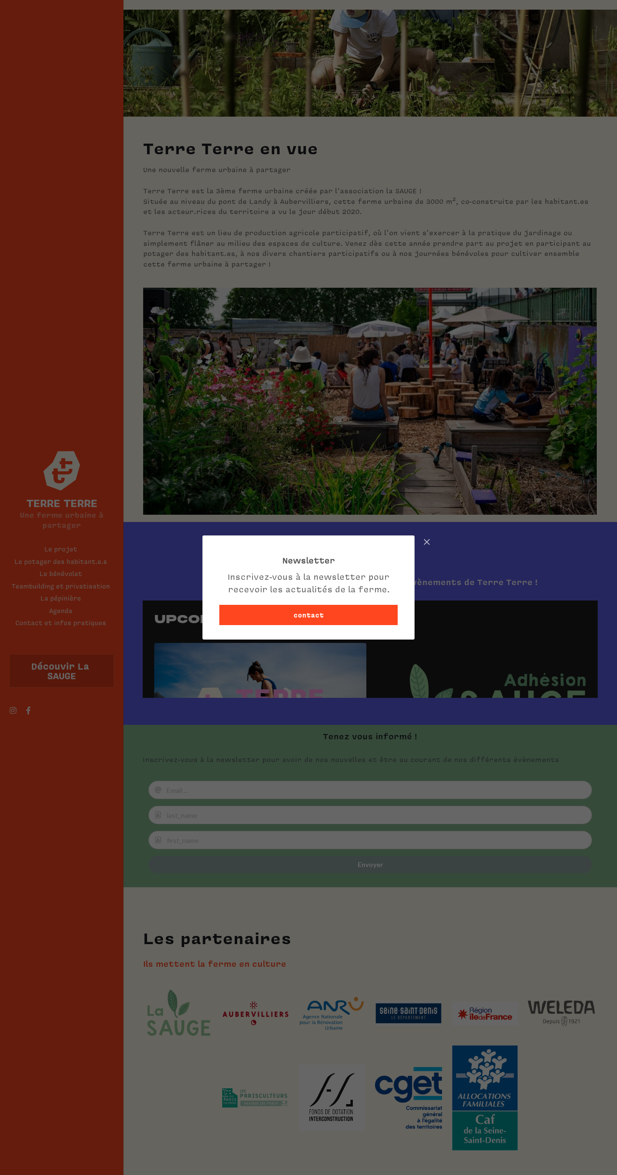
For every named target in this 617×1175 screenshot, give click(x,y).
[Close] (426, 542)
